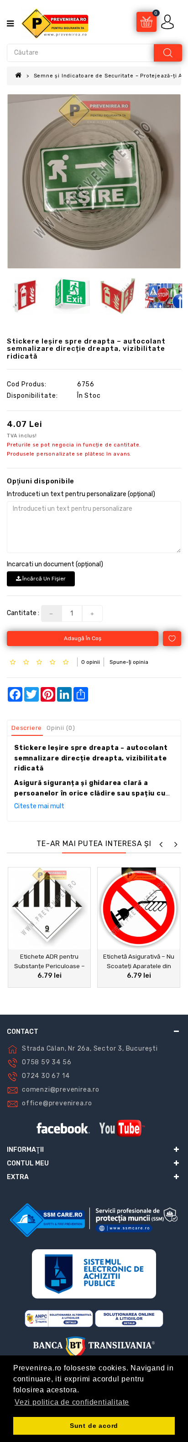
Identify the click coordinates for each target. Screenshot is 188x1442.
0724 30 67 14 (45, 1076)
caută (168, 53)
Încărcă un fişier (43, 578)
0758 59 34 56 (46, 1062)
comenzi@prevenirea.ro (60, 1089)
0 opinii (90, 662)
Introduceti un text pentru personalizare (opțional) (81, 494)
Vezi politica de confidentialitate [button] (72, 1402)
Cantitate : (23, 613)
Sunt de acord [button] (94, 1425)
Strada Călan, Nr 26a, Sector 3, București (90, 1048)
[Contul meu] (168, 22)
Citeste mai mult (39, 806)
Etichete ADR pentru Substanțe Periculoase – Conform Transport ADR (49, 966)
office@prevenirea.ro (57, 1103)
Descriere (26, 727)
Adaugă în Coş (82, 638)
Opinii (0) (61, 727)
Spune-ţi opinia (129, 662)
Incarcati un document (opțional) (55, 564)
